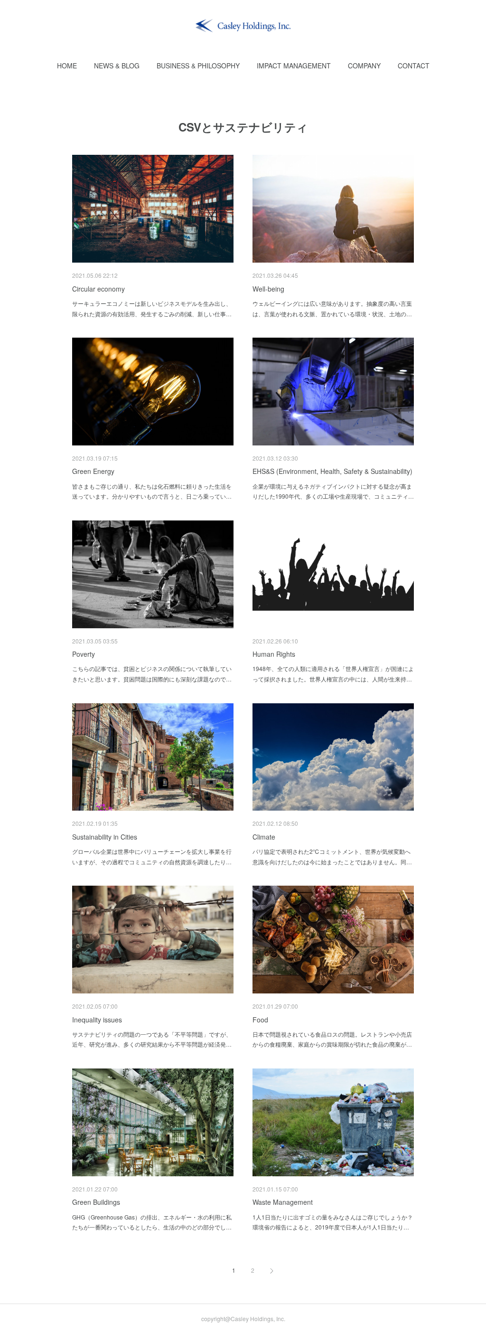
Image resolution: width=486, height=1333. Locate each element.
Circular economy (98, 288)
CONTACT (414, 65)
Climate (263, 836)
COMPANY (364, 65)
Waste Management (282, 1202)
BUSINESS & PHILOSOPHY (198, 65)
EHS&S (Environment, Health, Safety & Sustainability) (332, 471)
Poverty (83, 654)
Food (260, 1019)
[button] (67, 65)
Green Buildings (96, 1202)
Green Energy (93, 471)
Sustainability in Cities (104, 836)
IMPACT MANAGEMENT (294, 65)
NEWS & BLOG (117, 65)
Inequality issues (97, 1019)
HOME (67, 65)
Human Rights (273, 654)
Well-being (268, 288)
